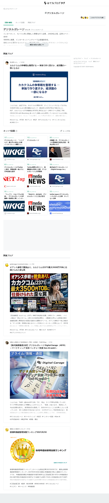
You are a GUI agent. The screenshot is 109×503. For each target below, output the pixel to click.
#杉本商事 (29, 484)
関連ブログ (31, 22)
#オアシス (28, 120)
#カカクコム (14, 120)
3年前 (50, 342)
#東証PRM (24, 419)
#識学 (23, 484)
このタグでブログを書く (97, 17)
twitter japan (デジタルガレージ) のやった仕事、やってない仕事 (59, 196)
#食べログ (42, 330)
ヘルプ (90, 61)
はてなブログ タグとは (80, 61)
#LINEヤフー (14, 122)
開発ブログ (96, 61)
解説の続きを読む (36, 45)
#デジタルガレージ (44, 120)
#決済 (39, 416)
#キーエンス (22, 486)
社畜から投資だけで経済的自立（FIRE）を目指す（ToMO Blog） (28, 342)
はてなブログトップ (79, 63)
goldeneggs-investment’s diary (19, 264)
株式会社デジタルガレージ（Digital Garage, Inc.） (59, 168)
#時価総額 (31, 486)
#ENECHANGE (39, 484)
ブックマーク (9, 137)
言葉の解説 (8, 22)
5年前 (28, 429)
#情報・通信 (33, 419)
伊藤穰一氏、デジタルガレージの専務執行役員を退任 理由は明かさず (59, 142)
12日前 (22, 62)
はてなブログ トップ (11, 9)
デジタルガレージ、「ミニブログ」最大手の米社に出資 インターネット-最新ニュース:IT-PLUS (14, 142)
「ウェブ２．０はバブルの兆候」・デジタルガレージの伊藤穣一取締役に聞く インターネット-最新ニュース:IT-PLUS (14, 196)
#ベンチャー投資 (47, 416)
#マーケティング (29, 416)
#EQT (35, 120)
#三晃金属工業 (15, 484)
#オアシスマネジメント (18, 332)
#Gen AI (57, 416)
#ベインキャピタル (58, 120)
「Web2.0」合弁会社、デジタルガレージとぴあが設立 (36, 195)
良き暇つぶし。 (14, 62)
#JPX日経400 (14, 419)
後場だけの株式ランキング (17, 429)
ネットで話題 (20, 22)
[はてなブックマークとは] (16, 131)
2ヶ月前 (32, 264)
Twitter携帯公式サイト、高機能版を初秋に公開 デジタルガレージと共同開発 (37, 169)
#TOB (22, 120)
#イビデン (13, 486)
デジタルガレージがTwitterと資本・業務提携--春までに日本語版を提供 (14, 169)
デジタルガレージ (33, 140)
